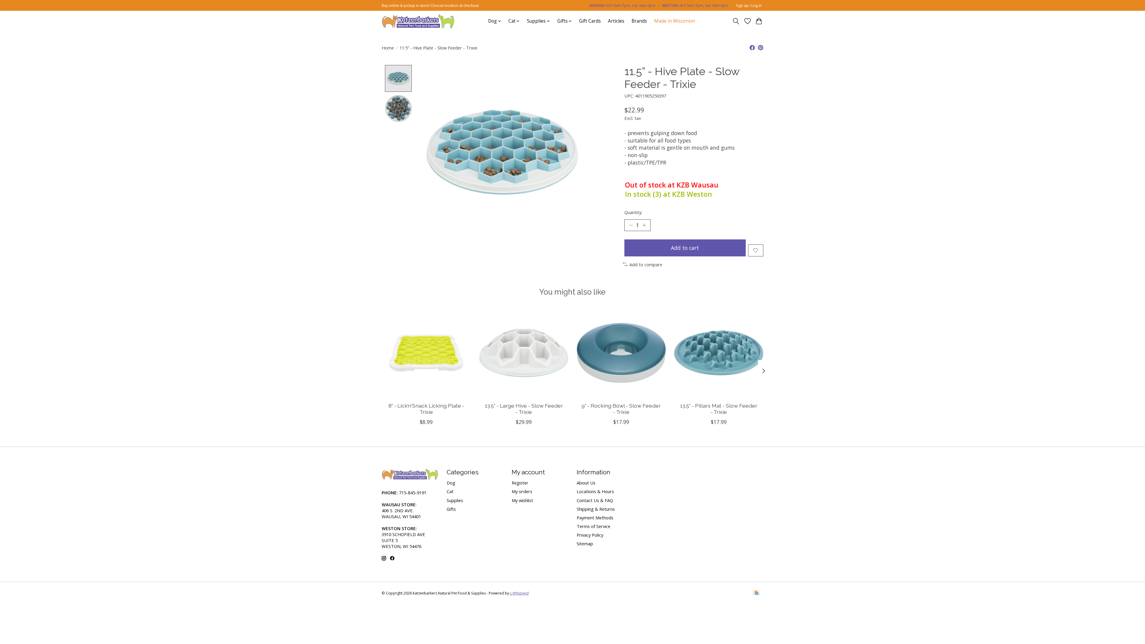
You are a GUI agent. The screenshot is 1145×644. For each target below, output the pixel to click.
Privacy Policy (590, 535)
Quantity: (633, 212)
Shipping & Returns (596, 509)
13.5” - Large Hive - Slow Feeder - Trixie (524, 408)
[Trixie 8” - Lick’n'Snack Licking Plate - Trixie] (426, 352)
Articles (616, 21)
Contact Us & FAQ (595, 500)
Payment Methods (595, 518)
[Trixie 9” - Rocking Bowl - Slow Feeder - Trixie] (621, 352)
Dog (451, 483)
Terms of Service (593, 526)
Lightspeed (519, 593)
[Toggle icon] (736, 21)
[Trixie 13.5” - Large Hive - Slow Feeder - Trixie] (523, 352)
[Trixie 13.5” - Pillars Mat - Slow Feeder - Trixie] (718, 352)
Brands (639, 21)
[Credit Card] (756, 593)
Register (520, 483)
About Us (586, 483)
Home (388, 48)
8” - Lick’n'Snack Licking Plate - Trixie (426, 408)
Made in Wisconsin (674, 21)
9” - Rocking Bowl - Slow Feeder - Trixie (621, 408)
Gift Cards (590, 21)
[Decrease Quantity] (631, 225)
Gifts (451, 509)
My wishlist (522, 500)
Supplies (455, 500)
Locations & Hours (595, 491)
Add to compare (645, 264)
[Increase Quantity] (644, 225)
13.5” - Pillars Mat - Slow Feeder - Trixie (718, 408)
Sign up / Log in (749, 5)
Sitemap (585, 544)
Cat (450, 491)
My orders (522, 491)
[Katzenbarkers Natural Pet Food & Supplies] (418, 21)
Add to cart (685, 247)
